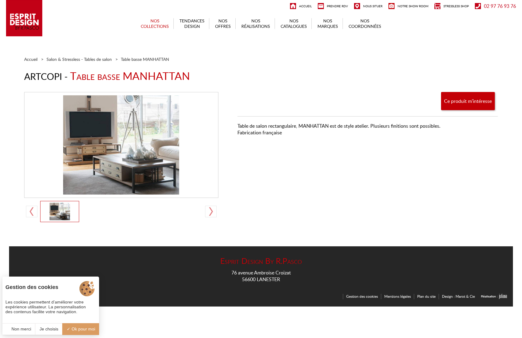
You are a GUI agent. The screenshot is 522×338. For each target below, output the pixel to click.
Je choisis (49, 329)
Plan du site (426, 296)
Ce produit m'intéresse (468, 101)
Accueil (30, 59)
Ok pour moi (82, 329)
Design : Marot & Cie (458, 296)
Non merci (20, 329)
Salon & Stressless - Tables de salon (79, 59)
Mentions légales (397, 296)
